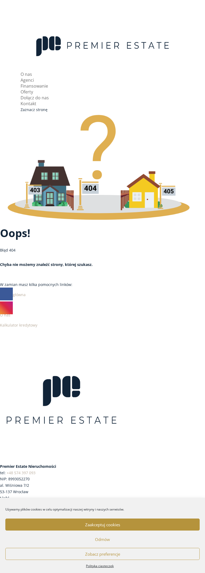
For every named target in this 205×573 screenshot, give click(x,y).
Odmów (102, 539)
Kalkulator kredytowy (18, 325)
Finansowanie (34, 86)
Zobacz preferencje (102, 554)
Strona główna (13, 294)
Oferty (27, 92)
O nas (26, 74)
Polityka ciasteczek (100, 566)
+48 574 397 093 (21, 472)
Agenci (27, 80)
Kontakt (28, 104)
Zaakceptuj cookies (102, 524)
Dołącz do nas (35, 98)
